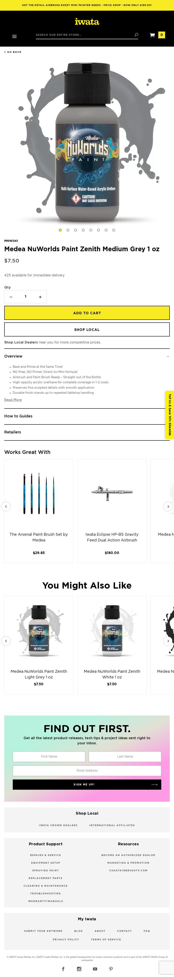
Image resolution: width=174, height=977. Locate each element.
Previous (6, 506)
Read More (13, 399)
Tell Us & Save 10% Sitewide (169, 415)
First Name (49, 756)
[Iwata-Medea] (87, 22)
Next (168, 506)
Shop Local (87, 330)
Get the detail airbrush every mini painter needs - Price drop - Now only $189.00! (87, 5)
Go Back (14, 52)
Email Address (87, 770)
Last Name (125, 756)
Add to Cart (87, 313)
